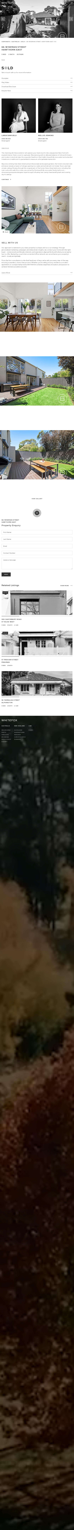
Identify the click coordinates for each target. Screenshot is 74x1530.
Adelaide (5, 734)
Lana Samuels (9, 135)
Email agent (6, 141)
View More (64, 585)
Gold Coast (6, 739)
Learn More (6, 273)
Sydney (4, 741)
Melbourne (6, 730)
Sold (23, 41)
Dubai (31, 730)
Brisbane (5, 737)
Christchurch (20, 737)
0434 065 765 (43, 139)
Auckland (18, 730)
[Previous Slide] (3, 19)
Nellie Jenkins (46, 135)
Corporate (6, 41)
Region (63, 3)
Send (6, 574)
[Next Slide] (71, 19)
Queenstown (19, 732)
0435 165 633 (6, 139)
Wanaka (17, 734)
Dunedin (17, 739)
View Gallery (37, 498)
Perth (4, 732)
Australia (15, 41)
